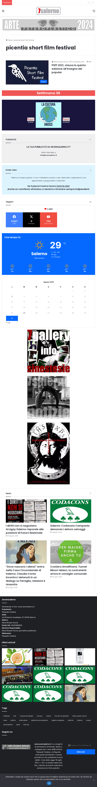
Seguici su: (7, 732)
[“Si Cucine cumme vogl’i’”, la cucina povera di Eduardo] (80, 656)
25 (24, 313)
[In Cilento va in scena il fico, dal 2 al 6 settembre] (17, 656)
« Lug (8, 322)
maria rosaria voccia (79, 716)
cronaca (39, 716)
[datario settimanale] (48, 25)
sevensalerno (8, 724)
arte (14, 716)
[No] (94, 780)
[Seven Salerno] (48, 11)
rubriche (71, 720)
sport (18, 724)
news (5, 720)
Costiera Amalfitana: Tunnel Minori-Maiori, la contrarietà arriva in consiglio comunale (68, 570)
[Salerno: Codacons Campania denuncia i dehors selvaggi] (70, 511)
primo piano (23, 720)
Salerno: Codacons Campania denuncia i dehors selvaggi (35, 3)
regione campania (58, 720)
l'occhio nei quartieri (61, 716)
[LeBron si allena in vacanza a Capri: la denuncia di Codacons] (48, 693)
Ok (49, 783)
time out (26, 724)
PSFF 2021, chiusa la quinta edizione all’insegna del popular (69, 68)
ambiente (6, 716)
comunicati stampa (26, 716)
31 (12, 318)
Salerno (79, 720)
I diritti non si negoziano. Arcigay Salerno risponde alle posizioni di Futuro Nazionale (25, 529)
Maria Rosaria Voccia (61, 62)
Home (10, 40)
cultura (48, 716)
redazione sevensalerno (39, 720)
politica (13, 720)
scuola (88, 720)
